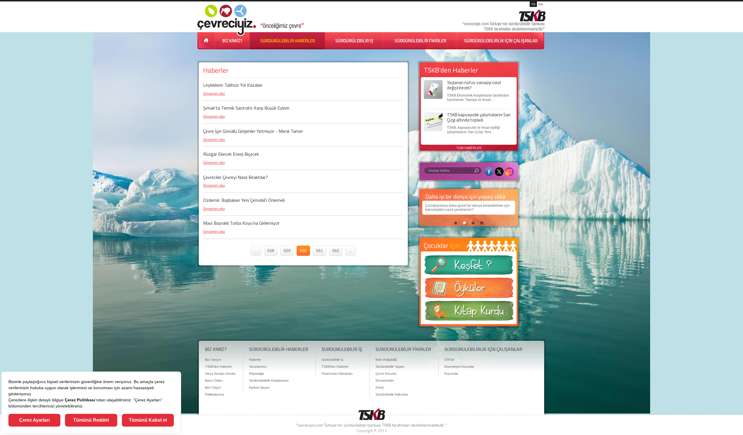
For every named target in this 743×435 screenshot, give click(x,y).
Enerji (379, 387)
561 (319, 250)
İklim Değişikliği (386, 359)
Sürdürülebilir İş (332, 359)
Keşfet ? (469, 267)
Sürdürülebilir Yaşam (390, 366)
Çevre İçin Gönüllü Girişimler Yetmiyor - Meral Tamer (253, 131)
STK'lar (449, 359)
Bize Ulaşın (213, 387)
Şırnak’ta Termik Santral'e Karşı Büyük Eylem (246, 107)
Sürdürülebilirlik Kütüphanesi (268, 380)
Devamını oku (214, 94)
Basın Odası (214, 380)
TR (533, 4)
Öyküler (469, 289)
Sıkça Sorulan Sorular (220, 373)
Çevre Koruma (386, 373)
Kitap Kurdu (469, 312)
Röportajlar (256, 373)
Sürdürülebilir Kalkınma (392, 394)
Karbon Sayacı (259, 387)
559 (287, 250)
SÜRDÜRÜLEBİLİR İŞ (354, 40)
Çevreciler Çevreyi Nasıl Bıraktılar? (235, 177)
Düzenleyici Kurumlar (459, 366)
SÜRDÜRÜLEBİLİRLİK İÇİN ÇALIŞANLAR (501, 40)
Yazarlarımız (258, 366)
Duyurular (451, 373)
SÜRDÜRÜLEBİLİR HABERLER (287, 40)
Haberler (255, 359)
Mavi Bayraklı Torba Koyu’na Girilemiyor (241, 223)
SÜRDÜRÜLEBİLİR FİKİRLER (420, 40)
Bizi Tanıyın (213, 359)
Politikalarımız (214, 394)
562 (335, 250)
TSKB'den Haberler (218, 366)
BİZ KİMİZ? (232, 40)
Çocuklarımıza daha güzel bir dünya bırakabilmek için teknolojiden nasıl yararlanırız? (467, 208)
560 (303, 250)
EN (540, 4)
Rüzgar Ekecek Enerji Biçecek (231, 154)
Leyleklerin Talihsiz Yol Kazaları (232, 84)
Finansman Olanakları (337, 373)
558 (270, 250)
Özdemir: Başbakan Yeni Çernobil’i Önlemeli (244, 200)
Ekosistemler (385, 380)
